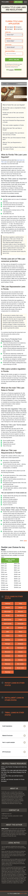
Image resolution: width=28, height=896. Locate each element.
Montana (20, 660)
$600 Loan (17, 568)
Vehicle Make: (8, 38)
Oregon (20, 619)
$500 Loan (4, 568)
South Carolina (7, 623)
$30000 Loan (17, 587)
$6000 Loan (17, 578)
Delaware (20, 627)
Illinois (20, 631)
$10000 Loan (17, 583)
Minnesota (7, 660)
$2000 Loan (17, 574)
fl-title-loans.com (13, 893)
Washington (20, 648)
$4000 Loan (17, 576)
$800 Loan (17, 570)
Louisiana (20, 639)
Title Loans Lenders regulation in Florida (13, 125)
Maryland (20, 656)
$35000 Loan (4, 589)
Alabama (7, 607)
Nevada (8, 615)
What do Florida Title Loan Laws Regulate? (14, 105)
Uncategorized (12, 83)
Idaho (7, 631)
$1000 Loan (17, 572)
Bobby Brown (4, 828)
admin (25, 540)
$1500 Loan (4, 574)
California (7, 603)
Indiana (7, 635)
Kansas (20, 635)
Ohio (7, 648)
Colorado (7, 656)
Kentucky (7, 639)
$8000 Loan (17, 581)
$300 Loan (4, 566)
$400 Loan (17, 566)
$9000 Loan (4, 583)
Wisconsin (7, 652)
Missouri (20, 611)
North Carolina (7, 619)
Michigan (7, 643)
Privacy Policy (9, 65)
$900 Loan (4, 572)
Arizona (20, 652)
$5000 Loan (4, 578)
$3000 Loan (4, 576)
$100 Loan (4, 563)
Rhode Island (20, 668)
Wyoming (7, 672)
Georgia (20, 607)
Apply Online (18, 1)
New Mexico (20, 615)
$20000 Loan (17, 585)
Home (4, 83)
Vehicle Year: (8, 32)
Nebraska (7, 664)
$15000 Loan (4, 585)
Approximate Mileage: (10, 51)
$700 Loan (4, 570)
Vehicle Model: (8, 44)
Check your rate (10, 560)
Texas (20, 603)
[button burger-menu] (25, 2)
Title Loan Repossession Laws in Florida (13, 117)
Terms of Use (15, 65)
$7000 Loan (4, 581)
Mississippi (7, 611)
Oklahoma (20, 643)
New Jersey (20, 664)
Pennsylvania (7, 668)
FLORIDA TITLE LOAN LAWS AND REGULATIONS (14, 770)
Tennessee (20, 623)
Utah (7, 627)
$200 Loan (17, 563)
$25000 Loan (4, 587)
